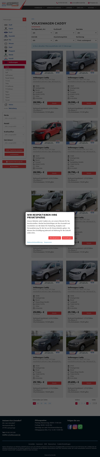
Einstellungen (67, 238)
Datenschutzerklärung (34, 242)
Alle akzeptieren (55, 238)
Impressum (48, 242)
